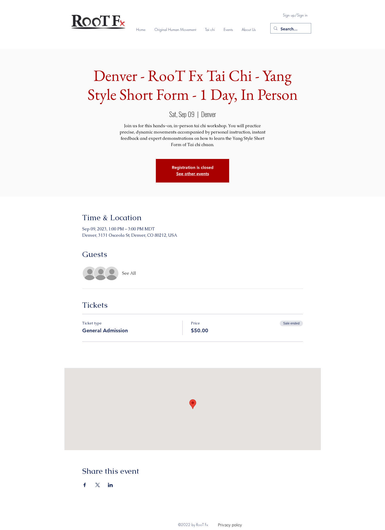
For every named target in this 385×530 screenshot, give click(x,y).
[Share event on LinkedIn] (110, 485)
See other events (192, 173)
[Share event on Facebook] (84, 485)
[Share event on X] (97, 485)
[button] (177, 30)
